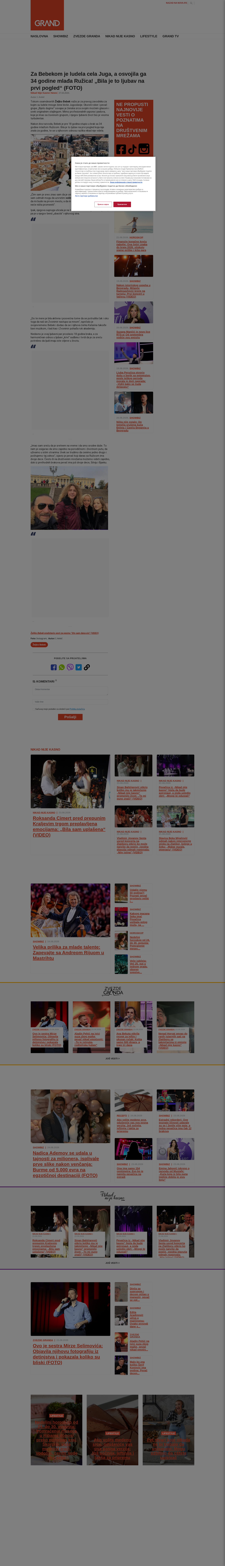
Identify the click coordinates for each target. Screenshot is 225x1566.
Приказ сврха (103, 204)
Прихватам (122, 204)
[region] (113, 184)
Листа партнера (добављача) (86, 196)
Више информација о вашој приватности (126, 182)
